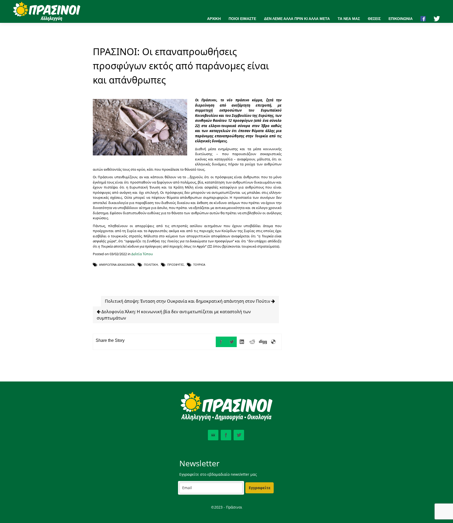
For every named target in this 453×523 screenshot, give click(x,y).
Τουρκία (199, 264)
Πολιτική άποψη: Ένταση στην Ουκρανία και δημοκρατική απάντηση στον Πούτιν (188, 301)
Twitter (239, 435)
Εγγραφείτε (260, 487)
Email (213, 435)
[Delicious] (273, 342)
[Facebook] (221, 342)
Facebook (226, 435)
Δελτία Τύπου (142, 254)
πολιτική (151, 264)
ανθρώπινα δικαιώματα (116, 264)
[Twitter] (231, 342)
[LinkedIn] (242, 342)
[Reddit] (252, 342)
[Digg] (263, 342)
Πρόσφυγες (175, 264)
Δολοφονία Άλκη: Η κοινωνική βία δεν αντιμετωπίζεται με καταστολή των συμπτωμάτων (174, 315)
